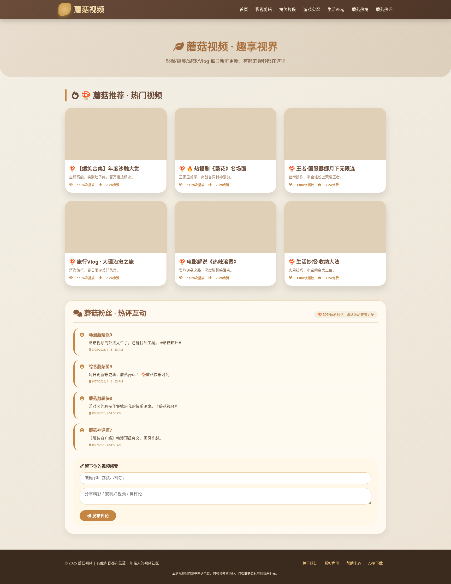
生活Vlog (336, 9)
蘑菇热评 (384, 9)
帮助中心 (353, 563)
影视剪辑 (263, 9)
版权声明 (331, 563)
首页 (244, 9)
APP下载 (375, 563)
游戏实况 (311, 9)
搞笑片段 (287, 9)
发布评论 (100, 516)
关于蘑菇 (309, 563)
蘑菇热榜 (360, 9)
